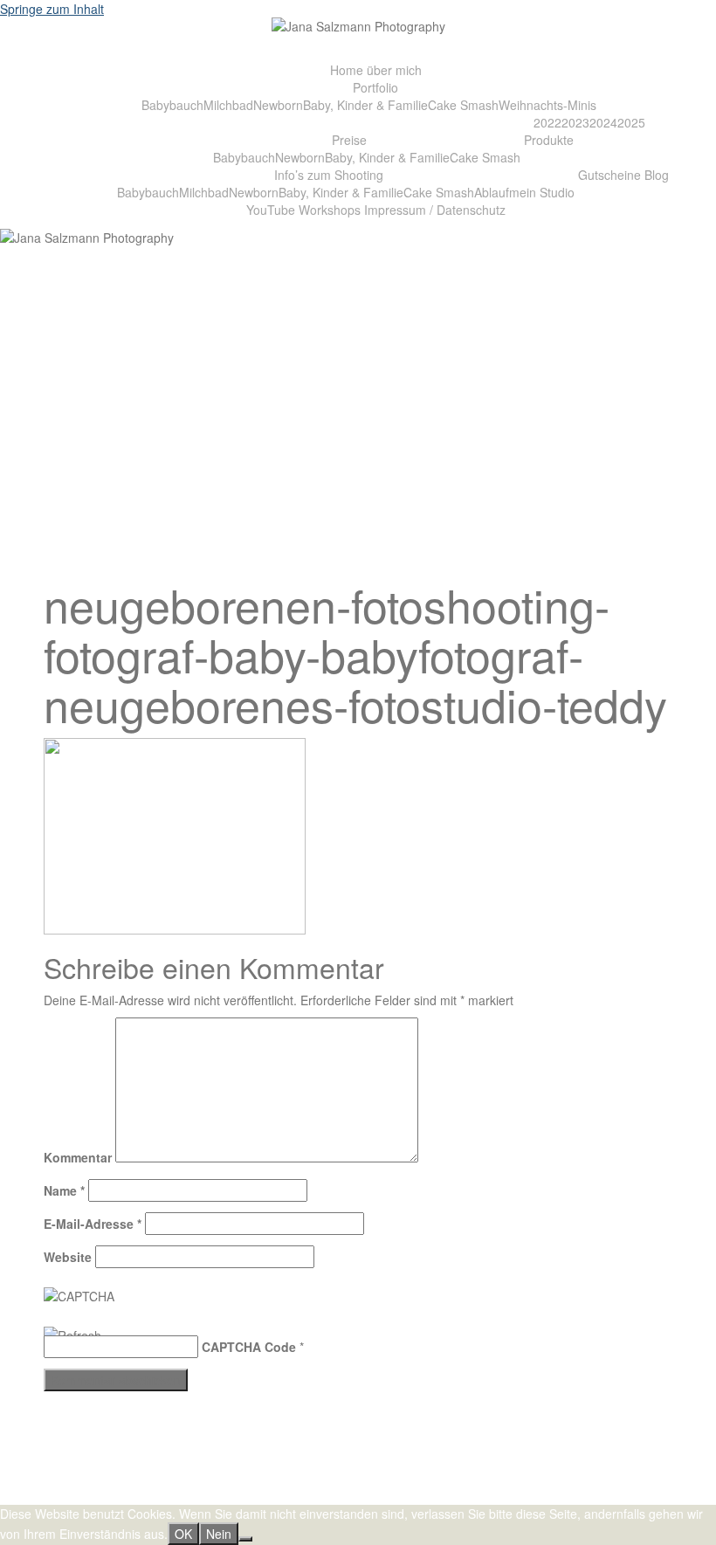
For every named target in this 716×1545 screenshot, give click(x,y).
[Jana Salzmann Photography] (358, 30)
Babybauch (172, 105)
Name (64, 1190)
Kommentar (78, 1157)
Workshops (330, 209)
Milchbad (228, 105)
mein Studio (542, 192)
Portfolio (375, 87)
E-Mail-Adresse (92, 1223)
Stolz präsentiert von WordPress (133, 1496)
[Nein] (245, 1539)
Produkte (549, 139)
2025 (631, 122)
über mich (394, 70)
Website (68, 1257)
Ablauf (491, 192)
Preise (349, 139)
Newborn (278, 105)
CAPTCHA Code (249, 1346)
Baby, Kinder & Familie (365, 105)
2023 (575, 122)
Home (346, 70)
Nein (218, 1533)
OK (183, 1533)
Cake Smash (463, 105)
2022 (547, 122)
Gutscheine (609, 174)
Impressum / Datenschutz (435, 209)
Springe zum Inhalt (52, 8)
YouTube (270, 209)
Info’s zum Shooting (328, 174)
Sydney (299, 1496)
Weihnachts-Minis (547, 105)
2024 (603, 122)
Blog (656, 174)
